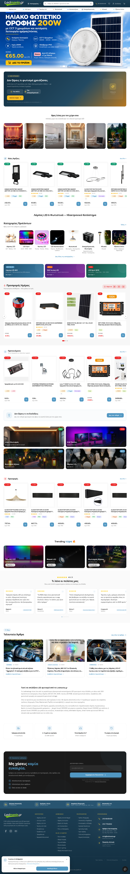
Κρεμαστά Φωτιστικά (43, 837)
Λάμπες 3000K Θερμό (64, 818)
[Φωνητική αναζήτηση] (91, 3)
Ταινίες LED (43, 9)
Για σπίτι (16, 91)
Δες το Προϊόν (13, 59)
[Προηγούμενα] (4, 316)
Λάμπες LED (12, 9)
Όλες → (123, 225)
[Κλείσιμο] (66, 859)
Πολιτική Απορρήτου (100, 781)
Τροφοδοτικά (40, 834)
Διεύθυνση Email (77, 763)
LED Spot (28, 9)
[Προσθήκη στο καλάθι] (25, 204)
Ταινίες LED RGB (41, 826)
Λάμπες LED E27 (41, 818)
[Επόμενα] (126, 316)
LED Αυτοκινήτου (62, 826)
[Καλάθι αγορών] (124, 4)
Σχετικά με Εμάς (83, 829)
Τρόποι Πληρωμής (84, 818)
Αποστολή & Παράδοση (85, 820)
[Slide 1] (61, 66)
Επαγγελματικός (89, 9)
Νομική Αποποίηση (84, 837)
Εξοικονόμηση (62, 845)
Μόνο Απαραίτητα (19, 868)
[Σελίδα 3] (67, 340)
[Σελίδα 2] (65, 340)
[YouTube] (16, 831)
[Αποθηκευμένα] (109, 4)
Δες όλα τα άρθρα (117, 635)
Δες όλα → (123, 158)
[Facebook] (6, 831)
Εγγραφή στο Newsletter (94, 775)
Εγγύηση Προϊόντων (84, 826)
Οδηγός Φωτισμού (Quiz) (65, 850)
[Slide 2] (63, 66)
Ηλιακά (104, 9)
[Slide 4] (69, 66)
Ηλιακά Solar (40, 829)
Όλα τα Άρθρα (62, 837)
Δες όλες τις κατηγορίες (64, 256)
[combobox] (68, 4)
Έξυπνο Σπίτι (119, 9)
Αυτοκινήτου (73, 9)
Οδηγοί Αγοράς (62, 839)
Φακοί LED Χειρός (63, 823)
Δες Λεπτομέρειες (34, 59)
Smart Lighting (62, 848)
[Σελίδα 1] (63, 340)
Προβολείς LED (41, 832)
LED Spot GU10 (41, 820)
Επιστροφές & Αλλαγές (85, 823)
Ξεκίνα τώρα (14, 98)
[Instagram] (11, 831)
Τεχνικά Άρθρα (62, 842)
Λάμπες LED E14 (41, 823)
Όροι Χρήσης (82, 832)
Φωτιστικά (58, 9)
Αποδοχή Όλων (52, 868)
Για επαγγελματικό (32, 91)
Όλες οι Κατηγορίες (63, 829)
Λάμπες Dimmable (63, 820)
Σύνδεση (118, 4)
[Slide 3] (66, 66)
